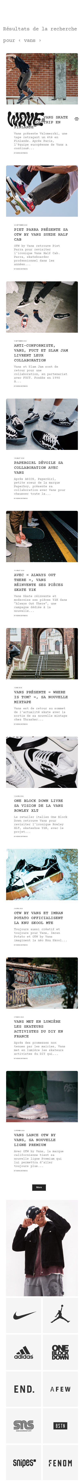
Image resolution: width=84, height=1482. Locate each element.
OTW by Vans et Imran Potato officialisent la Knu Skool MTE (38, 918)
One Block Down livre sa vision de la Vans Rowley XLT (38, 806)
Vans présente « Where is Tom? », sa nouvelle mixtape (41, 697)
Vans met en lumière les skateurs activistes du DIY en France (38, 1029)
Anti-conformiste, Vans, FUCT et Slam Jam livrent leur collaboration (41, 353)
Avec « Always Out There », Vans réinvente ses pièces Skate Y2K (38, 582)
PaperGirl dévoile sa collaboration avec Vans (38, 468)
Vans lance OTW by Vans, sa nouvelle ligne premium (35, 1140)
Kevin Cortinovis (22, 269)
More (39, 1187)
